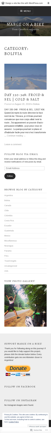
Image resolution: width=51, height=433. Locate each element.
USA (6, 271)
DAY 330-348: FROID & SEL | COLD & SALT (24, 97)
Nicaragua (8, 246)
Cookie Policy (14, 422)
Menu (27, 11)
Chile (6, 210)
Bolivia (36, 104)
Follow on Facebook (19, 386)
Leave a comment (13, 144)
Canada (7, 205)
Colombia (8, 215)
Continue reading (16, 136)
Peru (6, 256)
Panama (7, 251)
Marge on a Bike (25, 24)
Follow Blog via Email (21, 154)
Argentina (8, 195)
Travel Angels (10, 261)
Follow (10, 176)
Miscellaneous (10, 241)
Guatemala (9, 231)
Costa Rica (9, 220)
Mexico (7, 236)
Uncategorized (10, 266)
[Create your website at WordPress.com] (25, 3)
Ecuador (8, 226)
